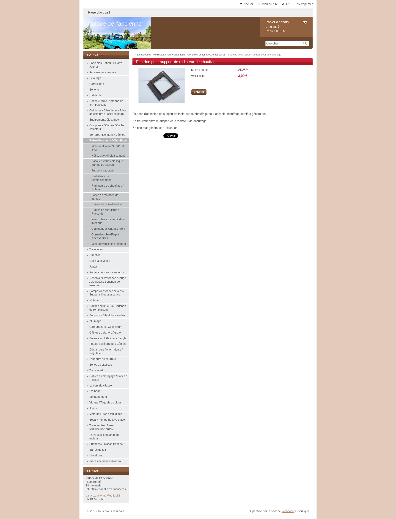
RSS (289, 4)
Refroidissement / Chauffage (169, 54)
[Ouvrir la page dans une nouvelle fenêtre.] (161, 102)
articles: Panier (277, 26)
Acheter (198, 92)
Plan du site (270, 4)
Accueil (248, 4)
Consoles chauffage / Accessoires (206, 54)
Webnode (288, 511)
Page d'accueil (143, 54)
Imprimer (307, 4)
